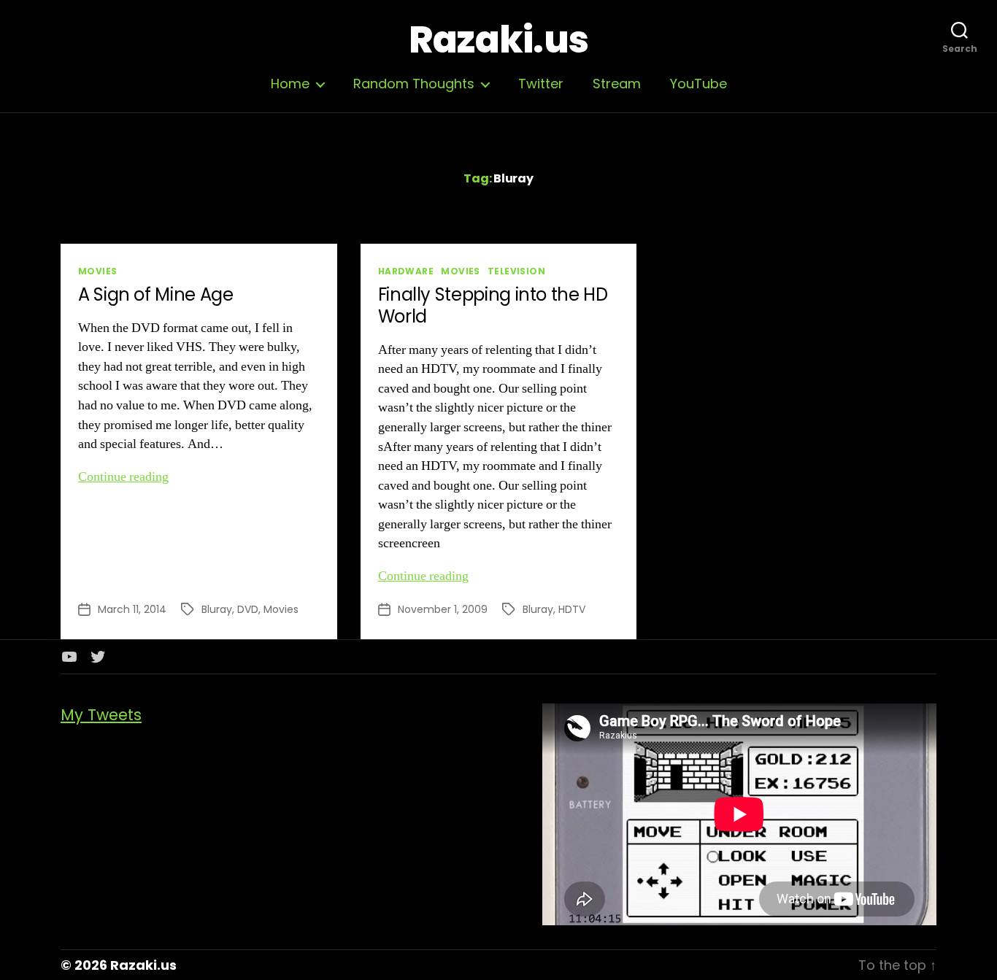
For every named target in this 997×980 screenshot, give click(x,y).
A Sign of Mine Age (156, 294)
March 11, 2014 (132, 609)
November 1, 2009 (443, 609)
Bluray (216, 609)
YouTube (698, 84)
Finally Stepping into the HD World (493, 305)
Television (516, 271)
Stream (617, 84)
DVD (247, 609)
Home (290, 84)
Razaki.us (498, 40)
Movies (98, 271)
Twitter (540, 84)
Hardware (406, 271)
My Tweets (101, 714)
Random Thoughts (413, 84)
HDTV (571, 609)
